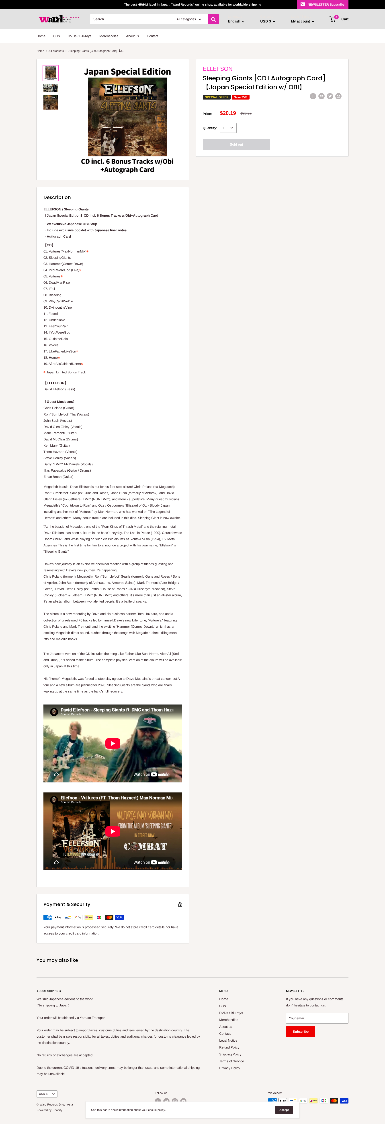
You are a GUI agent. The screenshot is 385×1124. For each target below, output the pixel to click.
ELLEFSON (218, 68)
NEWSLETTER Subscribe (326, 4)
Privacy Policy (229, 1068)
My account (301, 21)
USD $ (43, 1093)
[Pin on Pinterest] (321, 96)
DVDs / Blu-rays (80, 36)
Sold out (236, 144)
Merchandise (108, 36)
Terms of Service (231, 1061)
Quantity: (210, 128)
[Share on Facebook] (313, 96)
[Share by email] (338, 96)
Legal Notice (228, 1040)
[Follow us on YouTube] (183, 1101)
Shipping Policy (230, 1054)
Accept (284, 1110)
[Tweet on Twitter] (330, 96)
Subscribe (301, 1031)
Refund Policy (229, 1047)
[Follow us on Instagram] (175, 1101)
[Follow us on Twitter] (166, 1101)
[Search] (213, 19)
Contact (152, 36)
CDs (56, 36)
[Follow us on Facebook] (158, 1101)
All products (56, 51)
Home (41, 36)
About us (132, 36)
